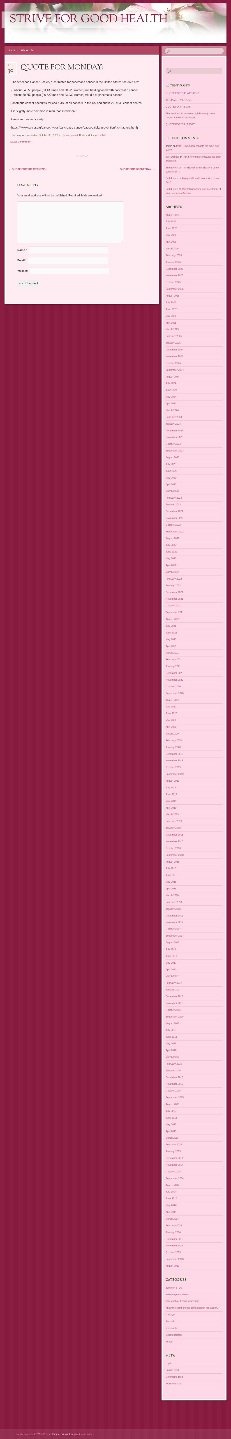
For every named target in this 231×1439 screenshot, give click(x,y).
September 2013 (175, 1259)
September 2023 (175, 450)
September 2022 (175, 531)
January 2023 (173, 504)
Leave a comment (20, 141)
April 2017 (171, 969)
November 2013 (174, 1245)
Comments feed (174, 1376)
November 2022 (174, 518)
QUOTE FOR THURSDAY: (180, 124)
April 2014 (171, 1212)
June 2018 (171, 875)
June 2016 (171, 1036)
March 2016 (172, 1057)
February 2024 (174, 417)
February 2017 (174, 982)
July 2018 (171, 868)
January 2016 (173, 1070)
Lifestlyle (170, 1314)
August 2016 (172, 1023)
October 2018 (173, 848)
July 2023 (171, 464)
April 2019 (171, 807)
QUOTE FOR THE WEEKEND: (27, 169)
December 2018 (174, 834)
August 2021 (172, 619)
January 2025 (173, 342)
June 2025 (171, 309)
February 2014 (174, 1225)
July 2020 (171, 706)
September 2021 (175, 612)
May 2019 (171, 801)
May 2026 (171, 235)
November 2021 (174, 598)
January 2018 (173, 908)
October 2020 (173, 686)
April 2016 (171, 1050)
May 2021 (171, 639)
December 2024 (174, 349)
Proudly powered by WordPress (32, 1434)
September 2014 (175, 1178)
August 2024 (172, 376)
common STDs (174, 1287)
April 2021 (171, 646)
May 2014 (171, 1205)
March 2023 (172, 491)
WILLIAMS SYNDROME (179, 100)
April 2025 (171, 322)
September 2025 (175, 289)
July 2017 (171, 949)
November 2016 (174, 1003)
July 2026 (171, 221)
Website (22, 270)
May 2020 (171, 720)
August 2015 (172, 1104)
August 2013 (172, 1265)
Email (21, 260)
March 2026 (172, 248)
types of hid (172, 1328)
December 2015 (174, 1077)
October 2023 (173, 443)
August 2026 (172, 215)
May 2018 (171, 881)
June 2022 (171, 551)
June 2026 (171, 228)
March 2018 (172, 895)
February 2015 (174, 1144)
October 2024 (173, 363)
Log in (169, 1363)
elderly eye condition (177, 1294)
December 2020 (174, 673)
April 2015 (171, 1131)
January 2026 (173, 262)
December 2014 (174, 1158)
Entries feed (172, 1370)
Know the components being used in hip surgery (192, 1307)
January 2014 (173, 1232)
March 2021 (172, 652)
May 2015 (171, 1124)
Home (11, 50)
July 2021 (171, 625)
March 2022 (172, 572)
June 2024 (171, 390)
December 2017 (174, 915)
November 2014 (174, 1164)
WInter (169, 1341)
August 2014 (172, 1185)
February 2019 (174, 821)
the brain (170, 1321)
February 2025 (174, 336)
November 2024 (174, 356)
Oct (10, 67)
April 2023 (171, 484)
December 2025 (174, 268)
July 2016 (171, 1030)
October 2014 (173, 1171)
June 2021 (171, 632)
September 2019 (175, 774)
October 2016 (173, 1009)
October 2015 (173, 1090)
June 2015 (171, 1117)
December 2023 (174, 430)
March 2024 (172, 410)
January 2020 (173, 747)
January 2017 (173, 989)
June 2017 (171, 956)
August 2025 (172, 295)
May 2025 (171, 316)
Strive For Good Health (88, 20)
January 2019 (173, 828)
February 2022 (174, 578)
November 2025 (174, 275)
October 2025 (173, 282)
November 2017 (174, 922)
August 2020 (172, 700)
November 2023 (174, 437)
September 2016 (175, 1016)
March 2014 (172, 1218)
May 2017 (171, 962)
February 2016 (174, 1063)
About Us (27, 50)
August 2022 (172, 538)
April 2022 (171, 565)
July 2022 (171, 544)
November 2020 (174, 679)
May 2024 (171, 396)
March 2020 (172, 733)
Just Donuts (172, 156)
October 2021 (173, 605)
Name (22, 250)
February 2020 (174, 740)
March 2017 (172, 976)
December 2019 (174, 754)
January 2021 (173, 666)
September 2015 (175, 1097)
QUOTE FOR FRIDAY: (178, 106)
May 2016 (171, 1043)
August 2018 (172, 861)
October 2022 (173, 524)
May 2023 (171, 477)
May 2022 (171, 558)
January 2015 (173, 1151)
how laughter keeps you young (182, 1301)
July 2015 (171, 1111)
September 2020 (175, 693)
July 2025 (171, 302)
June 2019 (171, 794)
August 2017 (172, 942)
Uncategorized (70, 135)
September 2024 (175, 369)
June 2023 (171, 471)
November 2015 (174, 1083)
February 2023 (174, 497)
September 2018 (175, 855)
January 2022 (173, 585)
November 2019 (174, 760)
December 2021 (174, 592)
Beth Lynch (172, 167)
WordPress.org (174, 1383)
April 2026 (171, 241)
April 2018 (171, 888)
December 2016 (174, 996)
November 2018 (174, 841)
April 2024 (171, 403)
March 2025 (172, 329)
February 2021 (174, 659)
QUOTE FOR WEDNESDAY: (137, 169)
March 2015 (172, 1137)
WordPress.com (83, 1434)
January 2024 (173, 423)
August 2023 (172, 457)
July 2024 (171, 383)
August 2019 (172, 780)
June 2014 (171, 1198)
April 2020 (171, 726)
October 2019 (173, 767)
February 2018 (174, 902)
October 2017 (173, 929)
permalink (100, 135)
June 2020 (171, 713)
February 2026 (174, 255)
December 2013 (174, 1239)
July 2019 (171, 787)
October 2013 (173, 1252)
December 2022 (174, 511)
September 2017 (175, 935)
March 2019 (172, 814)
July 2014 (171, 1191)
